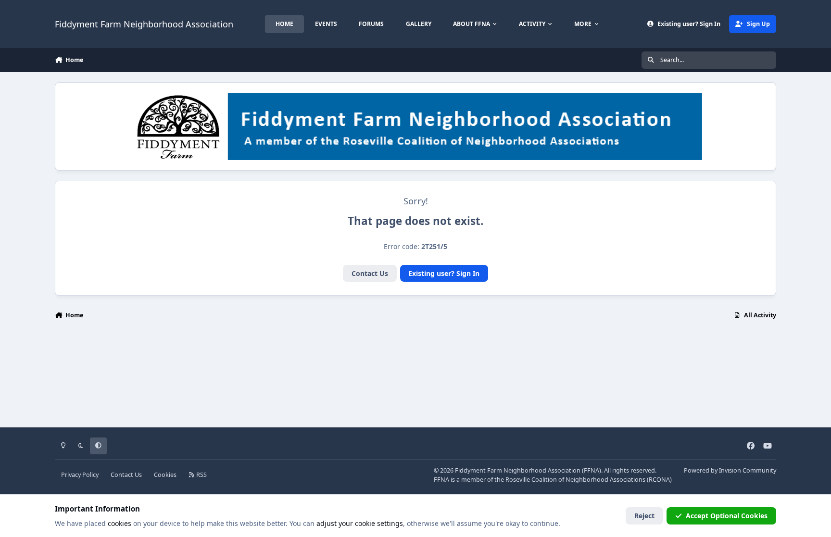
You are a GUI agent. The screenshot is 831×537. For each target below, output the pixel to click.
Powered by (730, 470)
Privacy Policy (80, 475)
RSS (201, 475)
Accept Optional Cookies (727, 515)
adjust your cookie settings (359, 523)
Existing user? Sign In (443, 273)
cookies (119, 523)
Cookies (165, 475)
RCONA (659, 479)
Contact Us (370, 273)
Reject (644, 515)
